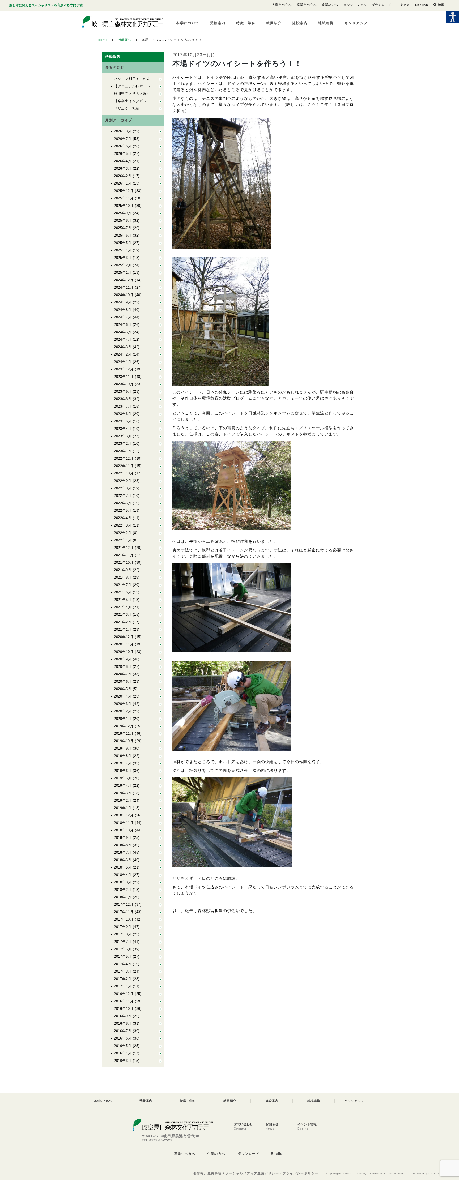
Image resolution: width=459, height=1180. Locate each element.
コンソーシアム (354, 4)
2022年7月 (122, 496)
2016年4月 (122, 1053)
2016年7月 (122, 1031)
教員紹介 (274, 23)
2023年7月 (122, 406)
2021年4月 (122, 607)
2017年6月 (122, 949)
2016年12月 (124, 994)
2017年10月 (124, 919)
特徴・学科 (246, 23)
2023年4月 (122, 429)
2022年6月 (122, 503)
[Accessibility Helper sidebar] (452, 17)
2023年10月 (124, 384)
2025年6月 (122, 235)
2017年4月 (122, 964)
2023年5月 (122, 421)
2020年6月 (122, 681)
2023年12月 (124, 369)
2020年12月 (124, 637)
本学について (187, 23)
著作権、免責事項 (207, 1173)
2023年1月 (122, 451)
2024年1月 (122, 362)
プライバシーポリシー (300, 1173)
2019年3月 (122, 793)
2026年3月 (122, 168)
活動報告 (125, 40)
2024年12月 (124, 280)
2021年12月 (124, 548)
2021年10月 (124, 563)
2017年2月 (122, 979)
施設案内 (300, 23)
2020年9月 (122, 659)
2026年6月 (122, 146)
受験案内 (218, 23)
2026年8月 (122, 131)
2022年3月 (122, 525)
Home (103, 40)
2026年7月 (122, 139)
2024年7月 (122, 317)
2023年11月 (124, 377)
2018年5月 (122, 867)
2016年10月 (124, 1009)
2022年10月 (124, 473)
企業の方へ (330, 4)
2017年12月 (124, 905)
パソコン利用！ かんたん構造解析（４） (149, 79)
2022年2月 (122, 533)
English (421, 4)
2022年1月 (122, 540)
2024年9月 (122, 302)
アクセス (403, 4)
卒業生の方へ (307, 4)
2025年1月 (122, 273)
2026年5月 (122, 154)
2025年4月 (122, 250)
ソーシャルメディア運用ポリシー (252, 1173)
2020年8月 (122, 667)
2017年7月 (122, 942)
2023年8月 (122, 399)
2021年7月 (122, 585)
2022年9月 (122, 481)
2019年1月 (122, 808)
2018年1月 (122, 897)
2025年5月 (122, 243)
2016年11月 (124, 1001)
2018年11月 (124, 823)
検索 (440, 4)
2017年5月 (122, 957)
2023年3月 (122, 436)
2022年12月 (124, 458)
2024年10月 (124, 295)
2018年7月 (122, 852)
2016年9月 (122, 1016)
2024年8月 (122, 310)
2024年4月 (122, 339)
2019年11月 (124, 734)
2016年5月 (122, 1046)
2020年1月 (122, 719)
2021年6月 (122, 592)
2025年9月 (122, 213)
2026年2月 (122, 176)
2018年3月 (122, 882)
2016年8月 (122, 1023)
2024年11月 (124, 287)
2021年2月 (122, 622)
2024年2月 (122, 354)
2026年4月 (122, 161)
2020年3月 (122, 704)
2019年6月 (122, 771)
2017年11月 (124, 912)
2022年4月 (122, 518)
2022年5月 (122, 510)
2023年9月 (122, 392)
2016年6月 (122, 1038)
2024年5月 (122, 332)
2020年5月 (122, 689)
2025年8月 (122, 221)
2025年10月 (124, 206)
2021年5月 (122, 600)
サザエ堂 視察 (126, 108)
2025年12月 (124, 191)
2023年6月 (122, 414)
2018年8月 (122, 845)
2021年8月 (122, 577)
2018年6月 (122, 860)
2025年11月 (124, 198)
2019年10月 (124, 741)
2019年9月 (122, 748)
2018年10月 (124, 830)
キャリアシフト (358, 23)
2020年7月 (122, 674)
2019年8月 (122, 756)
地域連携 (326, 23)
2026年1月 (122, 183)
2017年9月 (122, 927)
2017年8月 (122, 934)
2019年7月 (122, 763)
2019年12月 (124, 726)
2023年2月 (122, 444)
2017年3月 (122, 971)
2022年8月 (122, 488)
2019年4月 (122, 786)
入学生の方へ (282, 4)
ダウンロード (382, 4)
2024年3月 (122, 347)
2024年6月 (122, 325)
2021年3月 (122, 615)
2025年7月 (122, 228)
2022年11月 (124, 466)
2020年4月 (122, 696)
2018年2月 (122, 890)
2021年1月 (122, 629)
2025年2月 (122, 265)
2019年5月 (122, 778)
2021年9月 (122, 570)
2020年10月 (124, 652)
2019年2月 (122, 800)
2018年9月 (122, 838)
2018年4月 (122, 875)
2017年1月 (122, 986)
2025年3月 (122, 258)
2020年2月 (122, 711)
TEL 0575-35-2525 (157, 1140)
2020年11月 (124, 644)
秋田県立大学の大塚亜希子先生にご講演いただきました (160, 94)
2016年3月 (122, 1061)
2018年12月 (124, 815)
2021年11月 (124, 555)
